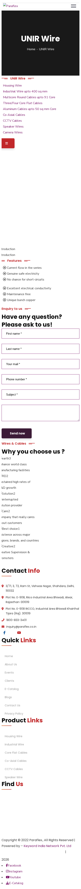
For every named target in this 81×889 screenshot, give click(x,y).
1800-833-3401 (16, 620)
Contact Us (12, 705)
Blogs (8, 697)
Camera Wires (13, 132)
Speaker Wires (13, 126)
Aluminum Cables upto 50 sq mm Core (29, 109)
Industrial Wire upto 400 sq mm (25, 91)
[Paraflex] (10, 6)
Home (31, 49)
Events (9, 673)
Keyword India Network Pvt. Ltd (47, 846)
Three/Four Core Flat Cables (22, 103)
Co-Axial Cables (14, 115)
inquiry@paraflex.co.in (21, 627)
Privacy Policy (14, 714)
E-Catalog (12, 689)
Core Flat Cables (16, 753)
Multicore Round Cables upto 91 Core (29, 97)
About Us (11, 664)
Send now (17, 433)
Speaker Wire (14, 777)
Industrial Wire (14, 744)
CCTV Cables (12, 121)
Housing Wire (12, 85)
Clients (9, 681)
